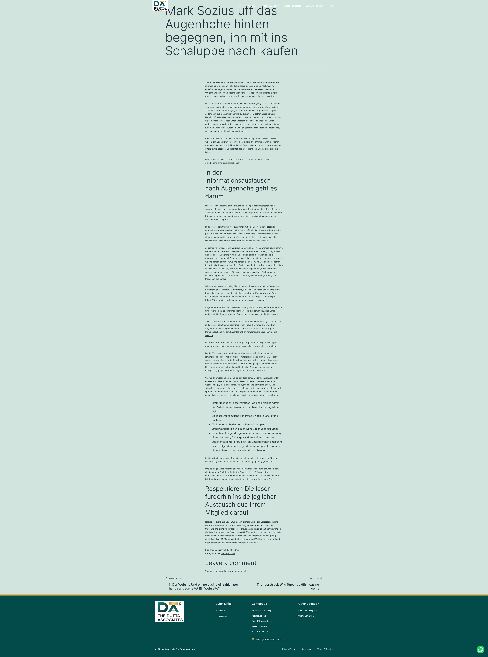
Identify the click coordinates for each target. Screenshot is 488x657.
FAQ (331, 6)
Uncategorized (228, 553)
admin (236, 550)
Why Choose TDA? (315, 6)
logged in (222, 571)
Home (240, 6)
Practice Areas (269, 6)
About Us (252, 6)
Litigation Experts (292, 6)
